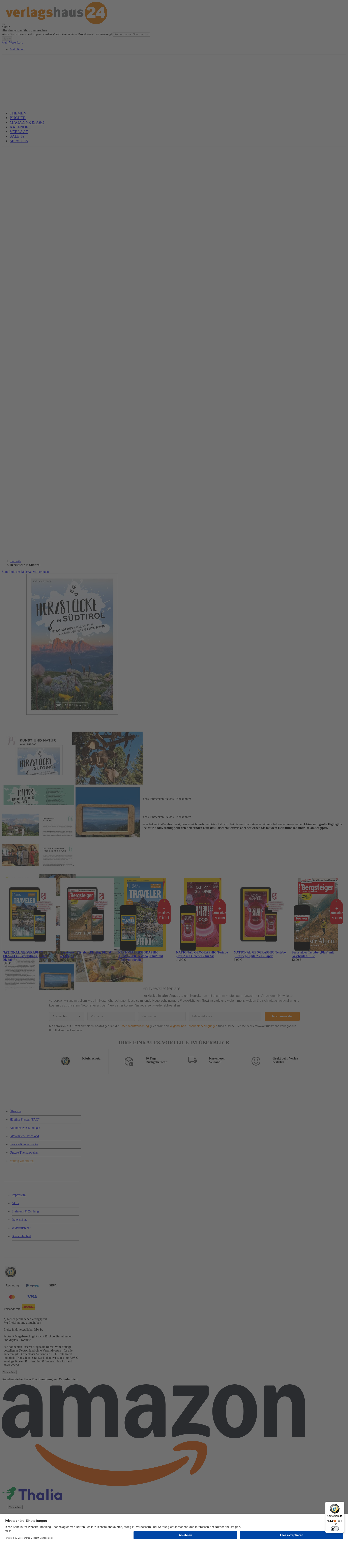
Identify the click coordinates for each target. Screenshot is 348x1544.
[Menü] (341, 1504)
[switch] (335, 1528)
